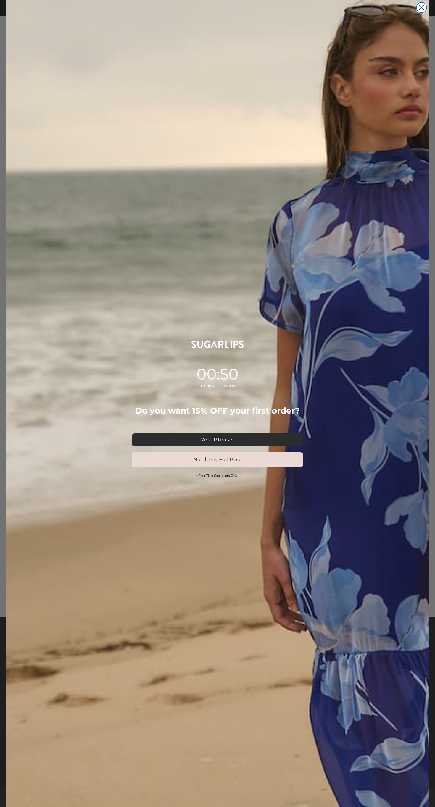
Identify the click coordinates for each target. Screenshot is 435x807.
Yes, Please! (217, 440)
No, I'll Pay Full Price (218, 459)
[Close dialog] (421, 7)
